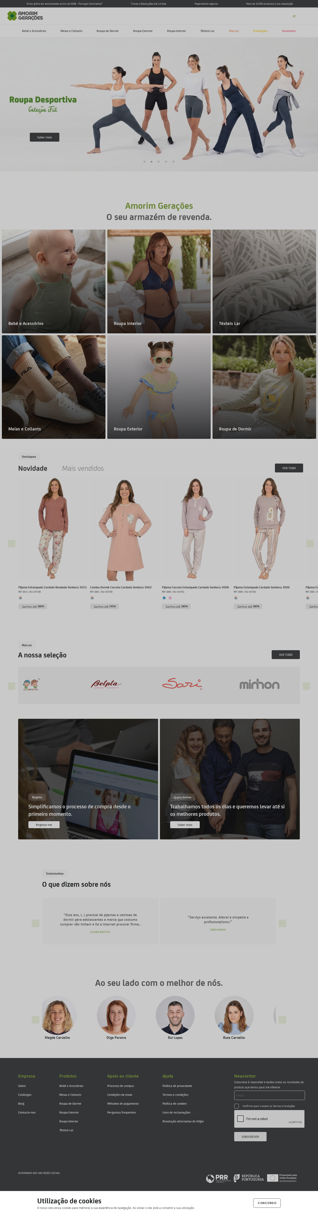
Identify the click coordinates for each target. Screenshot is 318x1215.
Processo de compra (120, 1085)
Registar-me (44, 824)
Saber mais (44, 137)
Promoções (260, 30)
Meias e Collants (71, 30)
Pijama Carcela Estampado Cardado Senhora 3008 (195, 587)
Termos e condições (175, 1094)
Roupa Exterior (143, 30)
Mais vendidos (83, 468)
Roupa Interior (176, 30)
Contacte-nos (27, 1112)
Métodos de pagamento (123, 1103)
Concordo (267, 1203)
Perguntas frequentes (121, 1112)
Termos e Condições (284, 1106)
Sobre (22, 1085)
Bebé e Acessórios (34, 30)
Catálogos (24, 1094)
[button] (144, 161)
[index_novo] (25, 15)
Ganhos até (33, 606)
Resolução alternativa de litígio (183, 1121)
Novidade (32, 468)
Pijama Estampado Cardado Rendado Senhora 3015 (52, 587)
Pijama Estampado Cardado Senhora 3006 (262, 587)
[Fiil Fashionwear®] (228, 684)
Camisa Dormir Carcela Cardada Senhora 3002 (121, 587)
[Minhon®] (152, 684)
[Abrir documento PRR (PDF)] (251, 1178)
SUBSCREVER (250, 1136)
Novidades (289, 30)
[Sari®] (76, 684)
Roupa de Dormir (108, 30)
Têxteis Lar (207, 30)
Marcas (234, 30)
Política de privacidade (177, 1085)
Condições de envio (119, 1094)
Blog (21, 1103)
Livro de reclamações (176, 1112)
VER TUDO (289, 468)
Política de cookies (174, 1103)
